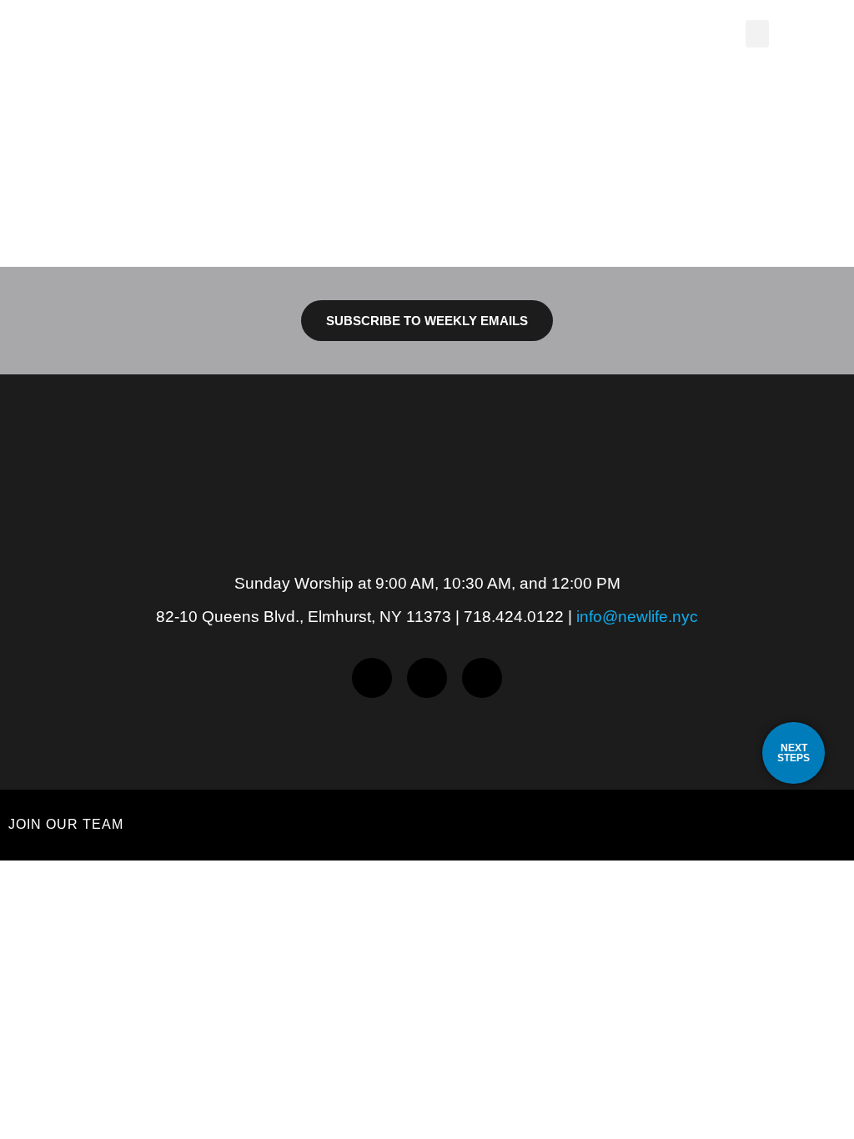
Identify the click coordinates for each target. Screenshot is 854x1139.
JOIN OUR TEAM (65, 824)
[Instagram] (427, 678)
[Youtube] (482, 678)
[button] (757, 34)
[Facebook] (372, 678)
